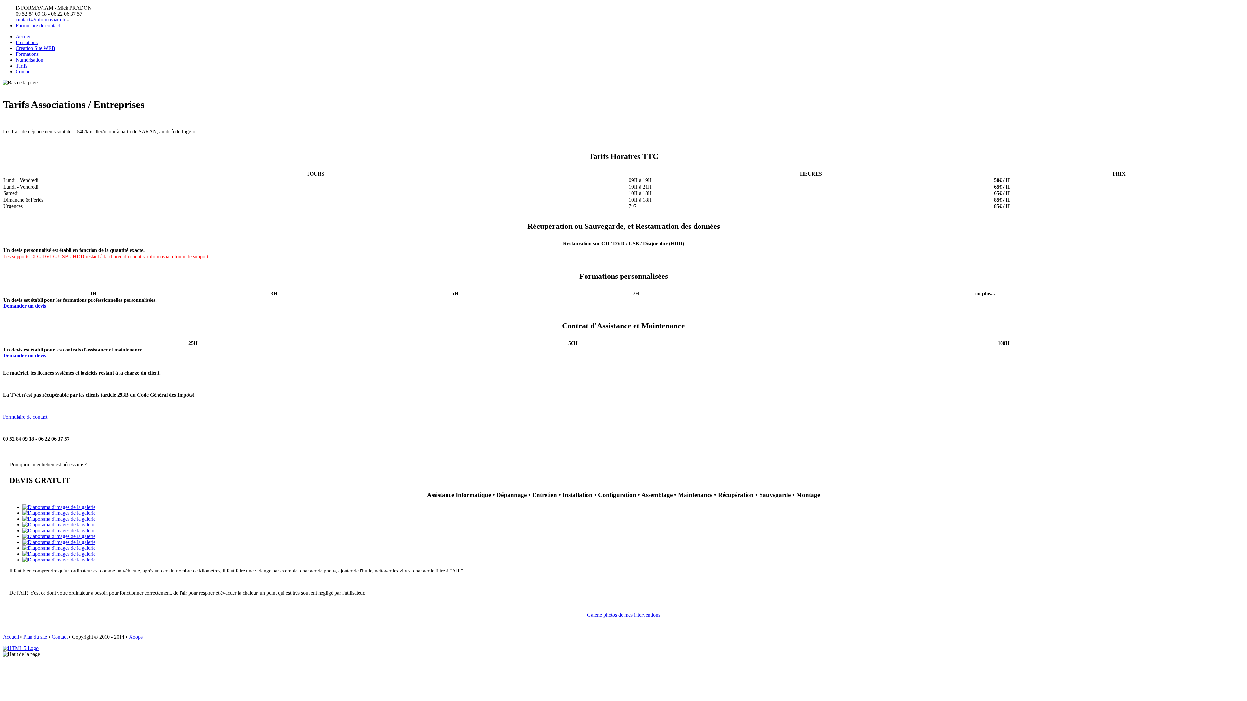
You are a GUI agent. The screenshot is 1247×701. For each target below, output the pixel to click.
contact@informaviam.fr (41, 19)
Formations (27, 54)
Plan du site (35, 637)
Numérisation (29, 60)
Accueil (23, 36)
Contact (23, 71)
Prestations (27, 42)
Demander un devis (24, 306)
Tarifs (21, 65)
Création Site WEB (35, 48)
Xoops (136, 637)
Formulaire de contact (38, 25)
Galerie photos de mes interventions (623, 615)
